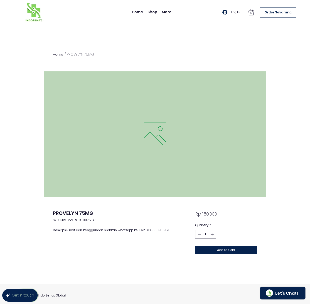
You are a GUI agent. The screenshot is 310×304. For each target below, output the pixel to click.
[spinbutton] (206, 234)
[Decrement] (199, 234)
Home (58, 54)
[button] (251, 12)
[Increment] (212, 234)
